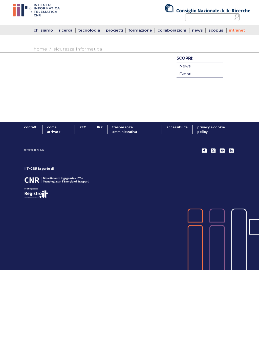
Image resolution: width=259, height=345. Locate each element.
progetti (114, 30)
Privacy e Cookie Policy (211, 129)
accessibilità (177, 127)
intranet (237, 30)
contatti (30, 127)
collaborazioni (172, 30)
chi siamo (43, 30)
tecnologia (89, 30)
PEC (82, 127)
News (184, 66)
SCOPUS (215, 30)
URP (99, 127)
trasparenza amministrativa (124, 129)
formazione (140, 30)
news (197, 30)
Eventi (185, 73)
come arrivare (53, 129)
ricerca (66, 30)
